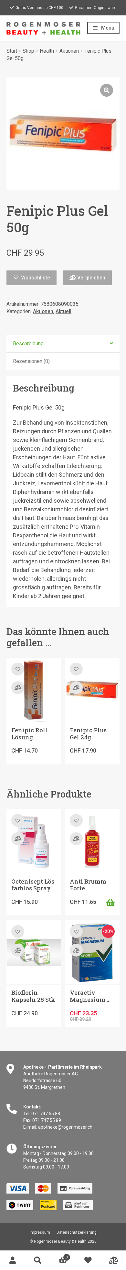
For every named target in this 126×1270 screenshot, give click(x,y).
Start (11, 51)
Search (37, 1260)
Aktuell (63, 311)
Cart (59, 1255)
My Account (12, 1260)
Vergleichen (90, 278)
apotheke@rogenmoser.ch (65, 1127)
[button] (106, 90)
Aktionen (69, 51)
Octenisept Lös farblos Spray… (32, 885)
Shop (28, 51)
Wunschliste (88, 1260)
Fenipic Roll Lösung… (29, 733)
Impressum (40, 1232)
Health (47, 51)
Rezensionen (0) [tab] (31, 361)
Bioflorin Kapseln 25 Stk (33, 996)
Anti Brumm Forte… (88, 885)
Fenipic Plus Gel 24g (88, 733)
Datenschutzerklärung (77, 1232)
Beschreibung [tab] (28, 343)
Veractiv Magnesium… (89, 996)
